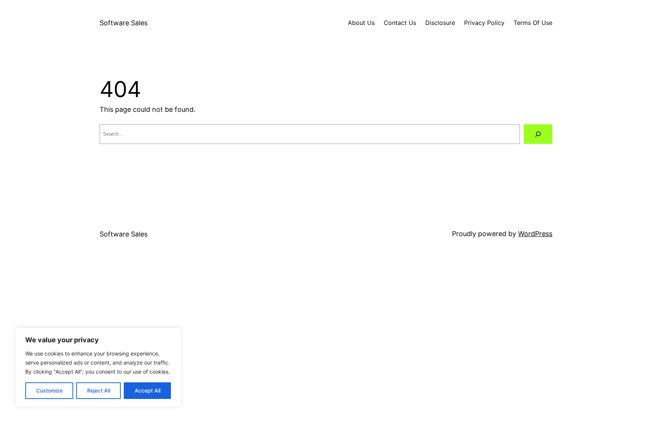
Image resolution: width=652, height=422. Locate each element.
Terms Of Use (533, 22)
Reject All (98, 390)
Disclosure (440, 22)
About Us (361, 22)
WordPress (535, 234)
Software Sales (124, 23)
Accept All (147, 390)
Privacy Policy (484, 22)
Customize (49, 390)
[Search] (538, 134)
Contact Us (400, 22)
